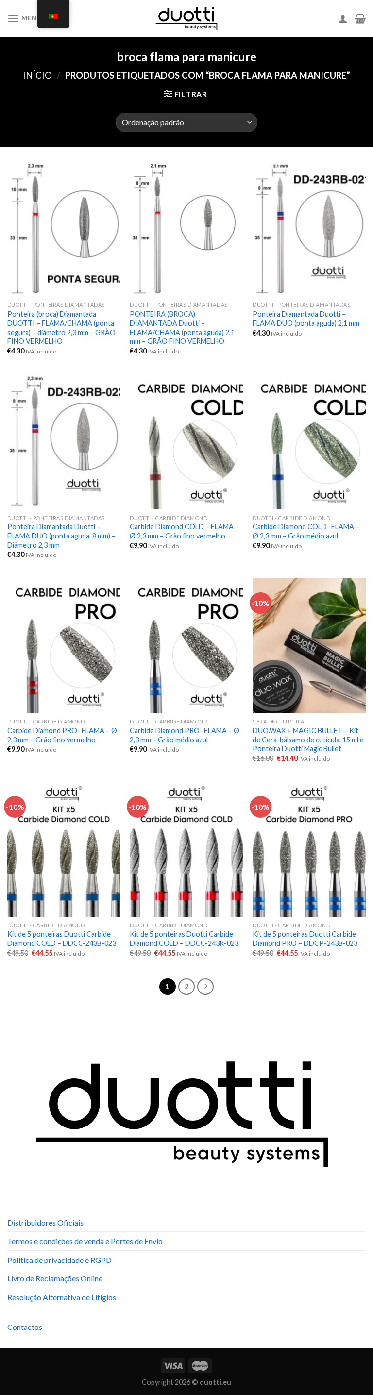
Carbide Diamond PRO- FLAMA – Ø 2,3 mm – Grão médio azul (184, 735)
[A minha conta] (343, 18)
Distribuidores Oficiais (45, 1222)
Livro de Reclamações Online (54, 1278)
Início (37, 75)
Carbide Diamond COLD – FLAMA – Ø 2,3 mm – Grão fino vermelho (184, 531)
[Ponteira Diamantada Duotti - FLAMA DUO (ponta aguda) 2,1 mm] (309, 229)
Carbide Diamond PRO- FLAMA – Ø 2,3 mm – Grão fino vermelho (62, 735)
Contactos (24, 1326)
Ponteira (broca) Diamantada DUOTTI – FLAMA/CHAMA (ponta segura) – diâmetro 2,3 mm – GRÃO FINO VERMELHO (61, 327)
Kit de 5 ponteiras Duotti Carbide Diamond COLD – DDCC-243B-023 (61, 938)
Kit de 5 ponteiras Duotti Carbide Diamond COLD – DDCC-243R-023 (184, 938)
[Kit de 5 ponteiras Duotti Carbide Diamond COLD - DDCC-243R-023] (186, 849)
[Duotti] (186, 18)
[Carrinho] (360, 18)
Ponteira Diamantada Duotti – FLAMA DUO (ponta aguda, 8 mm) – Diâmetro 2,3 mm (61, 535)
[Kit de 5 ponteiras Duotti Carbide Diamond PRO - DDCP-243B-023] (309, 849)
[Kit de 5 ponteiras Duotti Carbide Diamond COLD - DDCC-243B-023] (63, 849)
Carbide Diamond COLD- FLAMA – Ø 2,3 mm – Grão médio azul (306, 531)
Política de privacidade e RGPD (59, 1259)
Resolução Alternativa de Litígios (61, 1297)
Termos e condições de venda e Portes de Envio (85, 1240)
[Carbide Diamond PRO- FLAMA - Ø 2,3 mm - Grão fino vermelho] (63, 645)
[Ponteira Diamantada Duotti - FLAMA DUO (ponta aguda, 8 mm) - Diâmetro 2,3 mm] (63, 441)
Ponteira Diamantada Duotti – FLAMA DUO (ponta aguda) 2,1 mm (306, 318)
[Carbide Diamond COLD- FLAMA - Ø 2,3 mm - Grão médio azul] (309, 441)
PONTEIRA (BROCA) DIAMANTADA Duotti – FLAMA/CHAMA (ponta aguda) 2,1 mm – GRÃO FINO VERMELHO (182, 327)
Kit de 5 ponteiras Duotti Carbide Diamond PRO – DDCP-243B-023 (305, 938)
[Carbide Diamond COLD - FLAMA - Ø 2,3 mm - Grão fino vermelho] (186, 441)
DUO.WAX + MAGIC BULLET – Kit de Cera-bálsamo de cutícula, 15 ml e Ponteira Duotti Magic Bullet (308, 739)
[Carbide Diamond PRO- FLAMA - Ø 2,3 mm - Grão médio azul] (186, 645)
